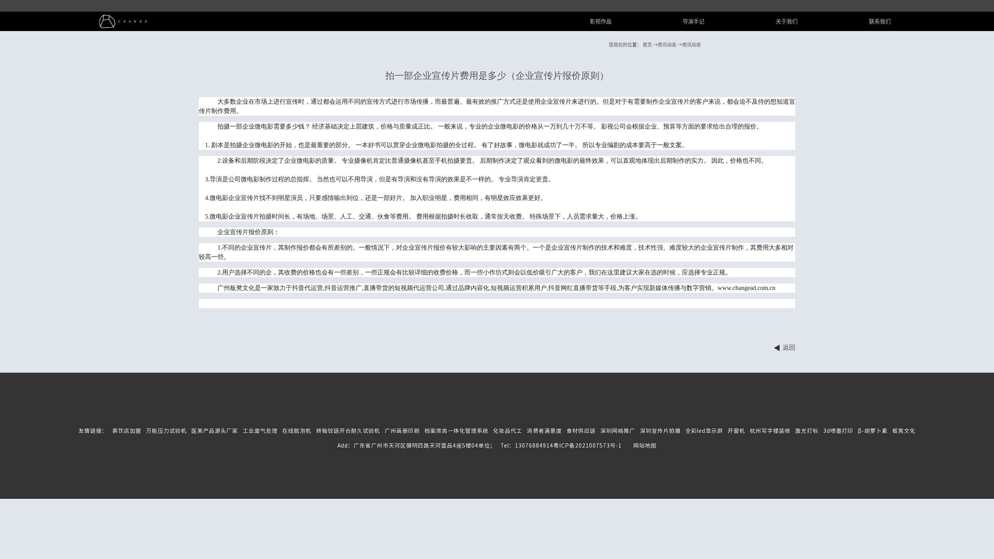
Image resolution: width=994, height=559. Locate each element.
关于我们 (787, 21)
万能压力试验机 (166, 431)
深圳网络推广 (617, 431)
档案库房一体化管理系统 (456, 431)
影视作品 (601, 21)
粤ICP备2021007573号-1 (587, 445)
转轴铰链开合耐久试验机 (348, 431)
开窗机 (736, 431)
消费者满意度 (544, 431)
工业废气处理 (260, 431)
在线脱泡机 (296, 431)
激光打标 (806, 431)
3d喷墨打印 (838, 431)
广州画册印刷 (402, 431)
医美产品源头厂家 (214, 431)
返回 (789, 347)
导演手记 (693, 21)
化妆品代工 (507, 431)
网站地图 (639, 445)
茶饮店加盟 (126, 431)
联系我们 (880, 21)
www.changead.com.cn (746, 288)
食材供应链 (581, 431)
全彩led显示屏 (704, 431)
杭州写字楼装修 (770, 431)
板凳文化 (904, 431)
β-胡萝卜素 (873, 431)
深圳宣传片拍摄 (660, 431)
